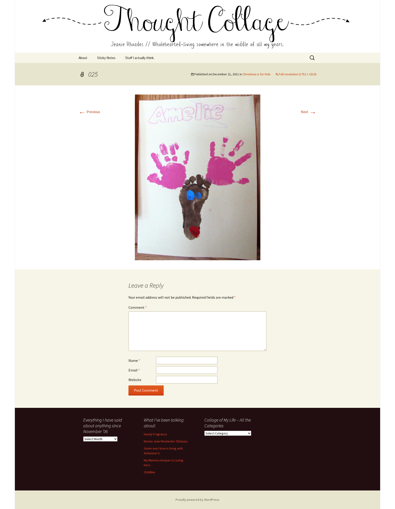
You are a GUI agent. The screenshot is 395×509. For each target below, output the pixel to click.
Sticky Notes (106, 58)
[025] (197, 177)
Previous (89, 111)
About (83, 58)
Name (134, 360)
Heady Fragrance (155, 434)
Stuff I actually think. (139, 58)
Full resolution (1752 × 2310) (297, 74)
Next (308, 111)
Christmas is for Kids (257, 74)
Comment (137, 307)
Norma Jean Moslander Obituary (166, 441)
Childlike (149, 472)
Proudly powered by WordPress (197, 500)
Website (134, 379)
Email (134, 370)
